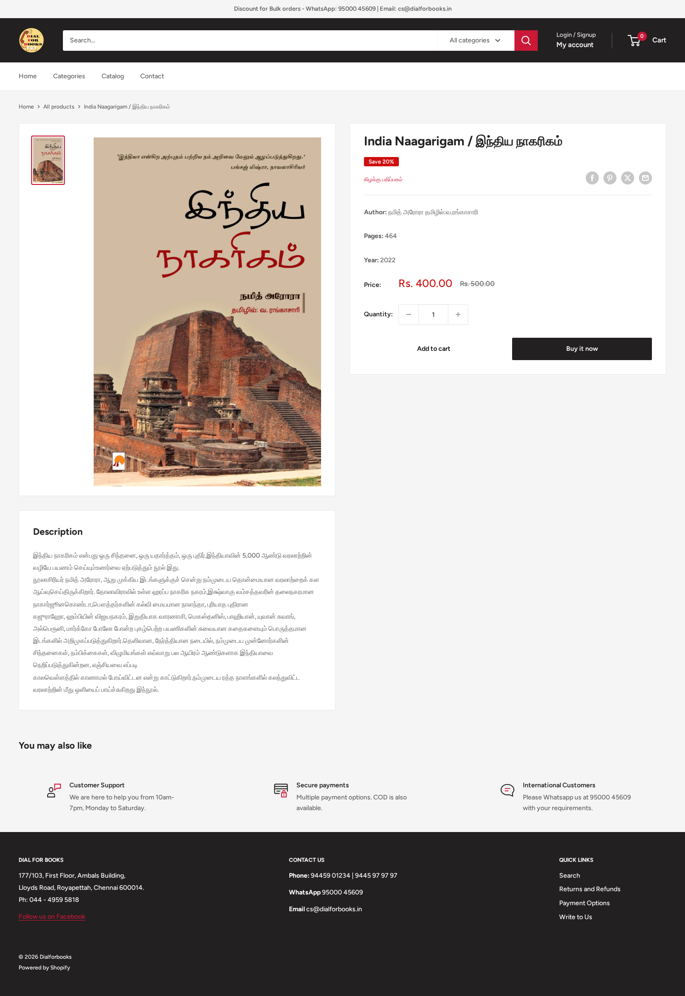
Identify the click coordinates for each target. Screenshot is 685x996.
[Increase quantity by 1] (458, 314)
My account (575, 45)
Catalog (113, 76)
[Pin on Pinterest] (609, 177)
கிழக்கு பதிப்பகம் (383, 179)
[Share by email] (645, 177)
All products (59, 106)
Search (569, 876)
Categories (69, 76)
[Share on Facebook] (592, 177)
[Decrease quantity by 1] (408, 314)
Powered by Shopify (44, 967)
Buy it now (582, 349)
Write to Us (575, 917)
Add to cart (434, 349)
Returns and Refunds (590, 889)
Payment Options (584, 903)
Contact (152, 76)
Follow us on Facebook (52, 917)
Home (28, 76)
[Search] (526, 40)
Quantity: (378, 314)
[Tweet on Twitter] (627, 177)
